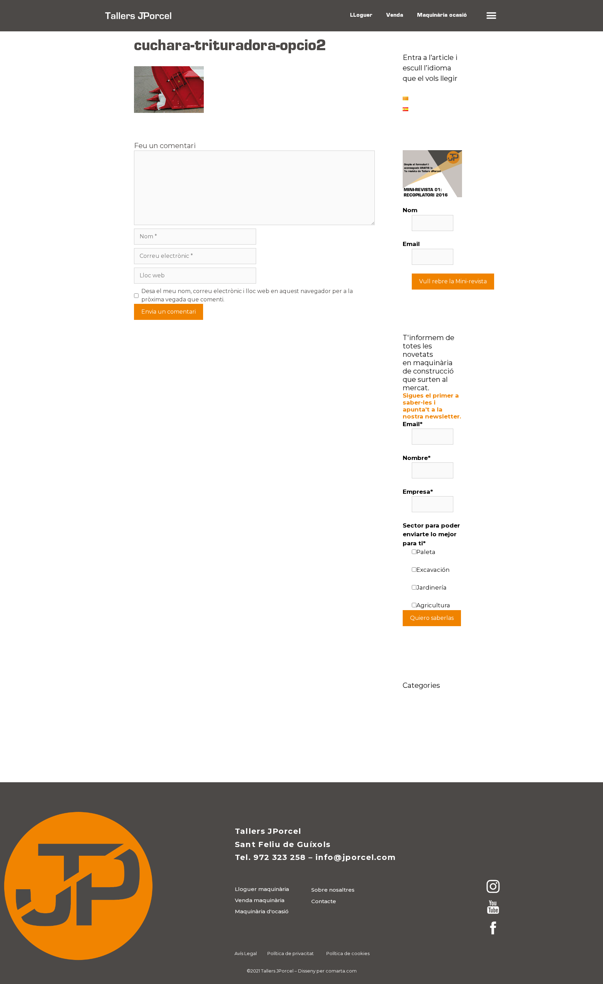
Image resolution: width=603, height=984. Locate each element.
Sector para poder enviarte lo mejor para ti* (431, 534)
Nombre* (417, 457)
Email (411, 243)
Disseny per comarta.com (327, 971)
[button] (491, 16)
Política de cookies (348, 953)
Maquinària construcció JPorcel (421, 724)
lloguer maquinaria (432, 705)
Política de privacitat (290, 953)
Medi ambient (424, 744)
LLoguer (361, 15)
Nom (410, 210)
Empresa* (418, 491)
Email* (413, 424)
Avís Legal (245, 953)
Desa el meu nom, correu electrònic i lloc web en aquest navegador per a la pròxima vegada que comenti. (247, 295)
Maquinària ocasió (442, 15)
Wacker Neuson (427, 754)
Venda (394, 15)
